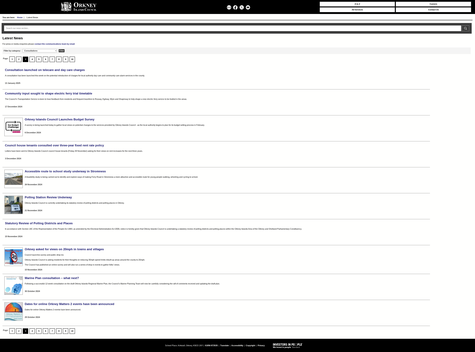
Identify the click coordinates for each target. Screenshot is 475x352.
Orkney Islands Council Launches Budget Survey (59, 119)
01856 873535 (211, 345)
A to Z (357, 4)
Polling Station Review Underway (48, 197)
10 (72, 59)
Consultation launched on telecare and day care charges (45, 70)
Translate (224, 345)
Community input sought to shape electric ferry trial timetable (48, 93)
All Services (357, 10)
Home (20, 17)
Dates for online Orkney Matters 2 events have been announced (69, 304)
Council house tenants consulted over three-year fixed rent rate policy (54, 145)
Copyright (250, 345)
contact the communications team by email (55, 44)
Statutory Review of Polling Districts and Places (39, 223)
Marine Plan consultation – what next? (52, 278)
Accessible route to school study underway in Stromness (65, 171)
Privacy (261, 345)
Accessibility (237, 345)
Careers (433, 4)
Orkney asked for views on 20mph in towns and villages (64, 249)
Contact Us (433, 10)
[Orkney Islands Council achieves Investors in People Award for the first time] (288, 345)
